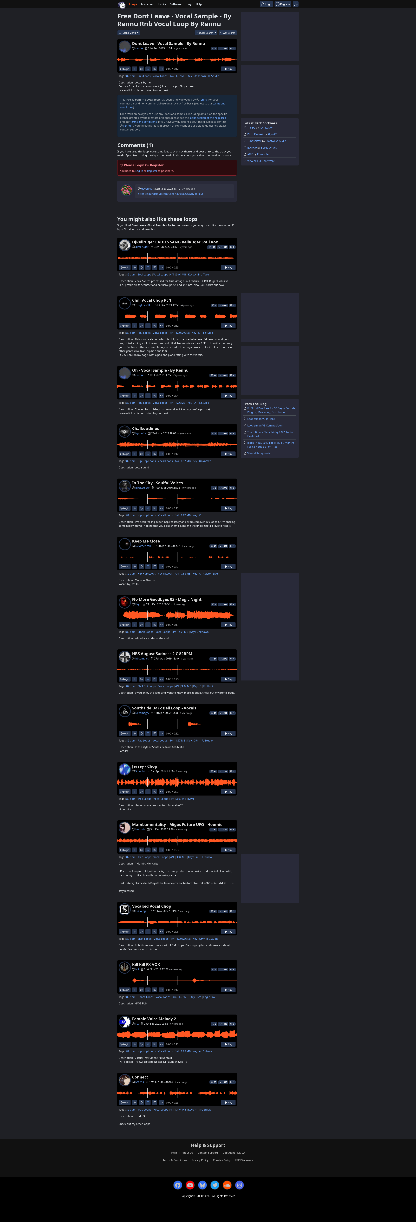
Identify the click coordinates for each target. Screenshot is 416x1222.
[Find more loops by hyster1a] (134, 453)
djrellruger (142, 247)
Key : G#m (199, 939)
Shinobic (140, 771)
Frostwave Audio (276, 141)
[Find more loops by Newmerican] (134, 566)
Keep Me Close (146, 541)
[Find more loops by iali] (134, 989)
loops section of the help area (207, 118)
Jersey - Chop (144, 766)
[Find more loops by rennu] (134, 68)
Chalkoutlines (145, 428)
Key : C (196, 333)
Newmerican (143, 546)
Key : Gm (195, 997)
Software (176, 4)
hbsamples (142, 658)
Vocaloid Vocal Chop (151, 906)
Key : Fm (193, 1109)
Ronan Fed (263, 154)
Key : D (192, 403)
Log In (139, 171)
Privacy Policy (200, 1160)
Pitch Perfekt (255, 134)
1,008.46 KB (183, 333)
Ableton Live (210, 573)
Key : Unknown (197, 76)
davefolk (146, 188)
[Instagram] (239, 1185)
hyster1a (140, 433)
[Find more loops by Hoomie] (134, 849)
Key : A (192, 274)
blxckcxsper (142, 487)
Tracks (161, 4)
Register (152, 171)
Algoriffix (273, 134)
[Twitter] (214, 1185)
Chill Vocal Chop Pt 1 (151, 300)
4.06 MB (180, 403)
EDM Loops (145, 939)
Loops (133, 4)
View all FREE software (261, 161)
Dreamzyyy (142, 713)
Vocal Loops (160, 76)
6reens (139, 1082)
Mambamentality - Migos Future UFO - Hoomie (177, 824)
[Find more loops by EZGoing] (134, 931)
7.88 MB (186, 573)
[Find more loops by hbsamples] (134, 679)
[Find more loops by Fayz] (134, 624)
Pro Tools (204, 274)
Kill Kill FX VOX (146, 964)
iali (137, 969)
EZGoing (140, 911)
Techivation (266, 127)
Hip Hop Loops (147, 461)
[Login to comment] (154, 68)
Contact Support (208, 1152)
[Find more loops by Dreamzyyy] (134, 733)
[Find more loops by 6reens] (134, 1102)
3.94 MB (181, 274)
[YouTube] (190, 1185)
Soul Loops (144, 274)
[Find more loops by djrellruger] (134, 267)
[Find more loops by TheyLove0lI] (134, 325)
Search (229, 32)
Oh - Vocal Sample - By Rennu (160, 370)
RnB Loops (144, 76)
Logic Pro (209, 997)
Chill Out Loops (147, 686)
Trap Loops (144, 799)
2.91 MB (183, 632)
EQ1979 (252, 147)
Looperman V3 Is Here (261, 419)
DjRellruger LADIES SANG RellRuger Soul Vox (175, 242)
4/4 (172, 76)
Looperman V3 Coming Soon (265, 425)
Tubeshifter (254, 141)
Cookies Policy (222, 1160)
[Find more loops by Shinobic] (134, 791)
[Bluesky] (202, 1185)
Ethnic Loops (145, 632)
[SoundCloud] (227, 1185)
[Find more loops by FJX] (134, 1044)
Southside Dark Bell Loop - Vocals (164, 708)
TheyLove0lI (142, 305)
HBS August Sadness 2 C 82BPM (162, 653)
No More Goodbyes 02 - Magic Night (167, 599)
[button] (296, 4)
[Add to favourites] (148, 68)
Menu (129, 32)
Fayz (138, 604)
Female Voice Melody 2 (154, 1018)
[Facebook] (177, 1185)
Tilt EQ (251, 127)
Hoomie (140, 829)
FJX (137, 1023)
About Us (187, 1152)
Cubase (207, 1051)
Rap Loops (144, 740)
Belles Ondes (269, 147)
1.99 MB (186, 1051)
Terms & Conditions (175, 1160)
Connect (140, 1077)
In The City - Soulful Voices (157, 482)
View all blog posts (258, 453)
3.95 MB (181, 799)
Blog (189, 4)
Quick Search (206, 32)
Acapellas (147, 4)
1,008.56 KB (184, 939)
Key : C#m (193, 740)
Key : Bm (193, 857)
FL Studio (213, 76)
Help (199, 4)
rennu (139, 48)
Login (126, 68)
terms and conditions (143, 122)
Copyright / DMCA (234, 1152)
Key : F (192, 799)
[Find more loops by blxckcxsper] (134, 508)
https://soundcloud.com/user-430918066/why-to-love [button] (170, 194)
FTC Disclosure (244, 1160)
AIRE (250, 154)
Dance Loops (146, 997)
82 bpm (131, 76)
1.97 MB (180, 76)
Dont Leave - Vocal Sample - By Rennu (168, 43)
